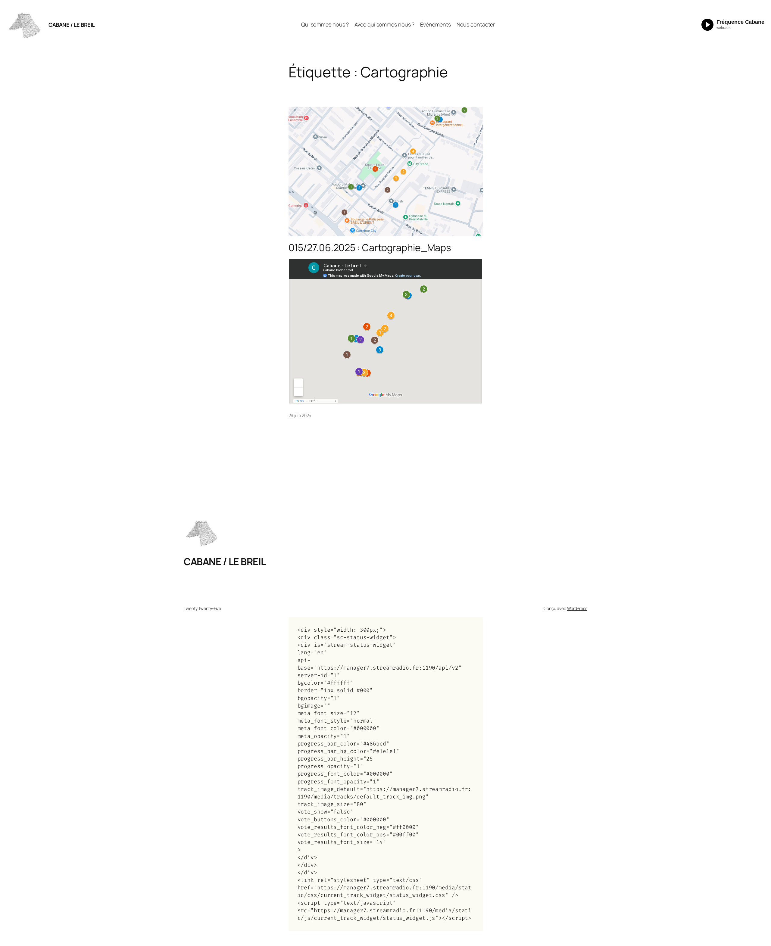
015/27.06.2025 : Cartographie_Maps (370, 247)
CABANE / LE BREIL (71, 24)
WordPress (577, 608)
